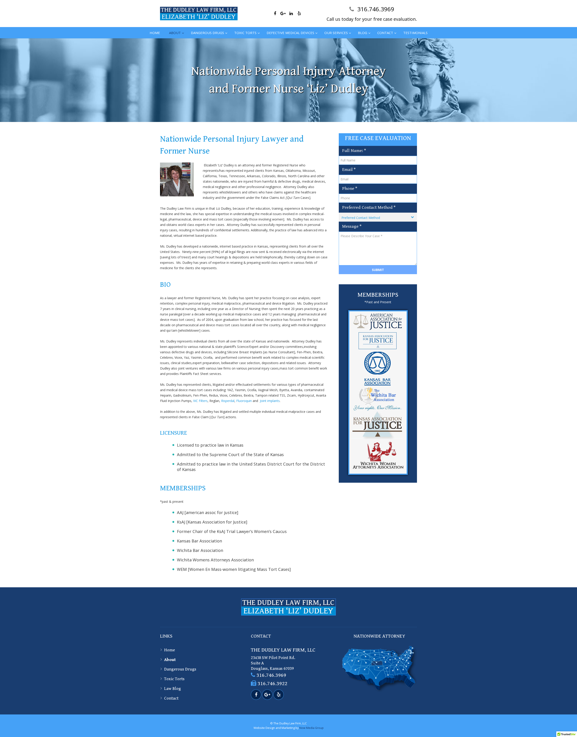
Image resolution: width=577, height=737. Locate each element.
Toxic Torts (174, 678)
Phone (349, 188)
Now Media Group (311, 728)
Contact (171, 698)
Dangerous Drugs (180, 669)
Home (169, 649)
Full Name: (354, 150)
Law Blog (172, 688)
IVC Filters (200, 401)
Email (349, 169)
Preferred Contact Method (369, 207)
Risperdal (227, 401)
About (170, 659)
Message (352, 226)
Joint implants (270, 401)
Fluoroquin (244, 401)
